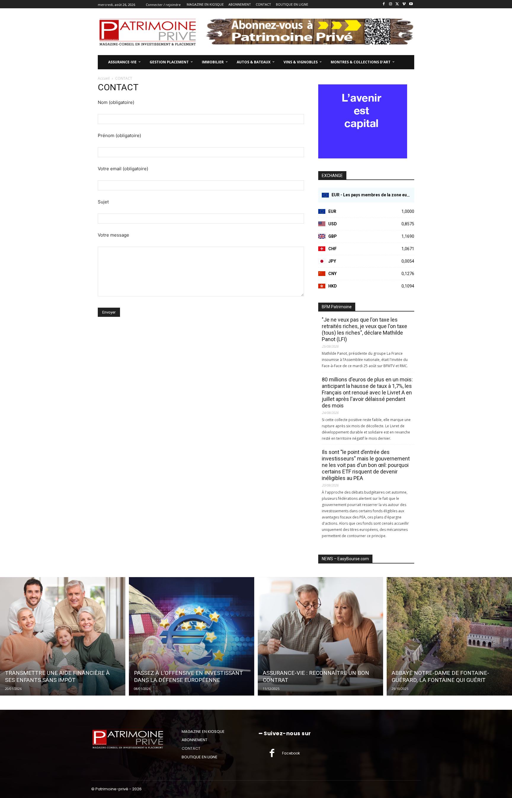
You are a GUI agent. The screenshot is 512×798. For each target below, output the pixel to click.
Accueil (104, 78)
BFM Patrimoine (337, 306)
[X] (397, 4)
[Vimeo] (404, 4)
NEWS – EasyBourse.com (345, 558)
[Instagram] (390, 4)
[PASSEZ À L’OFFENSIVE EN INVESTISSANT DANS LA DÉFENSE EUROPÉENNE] (191, 636)
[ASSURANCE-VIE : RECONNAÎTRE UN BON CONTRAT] (320, 636)
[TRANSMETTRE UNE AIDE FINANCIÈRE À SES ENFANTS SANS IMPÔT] (62, 636)
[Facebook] (383, 4)
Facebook (291, 753)
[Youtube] (410, 4)
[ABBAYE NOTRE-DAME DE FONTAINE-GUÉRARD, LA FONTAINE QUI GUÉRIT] (449, 636)
